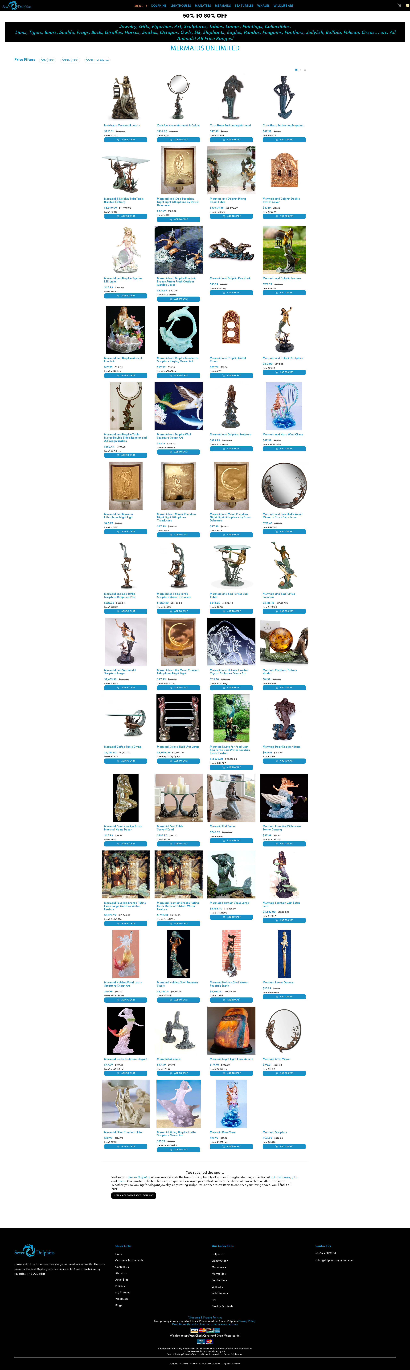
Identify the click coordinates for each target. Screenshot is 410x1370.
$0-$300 (47, 60)
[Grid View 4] (298, 69)
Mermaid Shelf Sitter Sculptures (283, 1208)
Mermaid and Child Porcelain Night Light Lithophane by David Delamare (177, 202)
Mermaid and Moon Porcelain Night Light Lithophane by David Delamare (230, 517)
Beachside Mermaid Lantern (122, 125)
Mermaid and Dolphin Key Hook (230, 278)
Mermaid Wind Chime (170, 1358)
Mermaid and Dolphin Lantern (282, 278)
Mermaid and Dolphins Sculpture (230, 434)
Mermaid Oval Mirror (276, 1059)
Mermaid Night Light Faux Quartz (231, 1059)
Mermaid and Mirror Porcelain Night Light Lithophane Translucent (176, 517)
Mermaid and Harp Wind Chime (283, 434)
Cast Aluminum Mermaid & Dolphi (178, 125)
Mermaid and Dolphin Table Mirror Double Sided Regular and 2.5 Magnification (125, 437)
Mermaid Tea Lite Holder (173, 1282)
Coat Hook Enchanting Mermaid (230, 125)
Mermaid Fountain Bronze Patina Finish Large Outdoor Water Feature (125, 906)
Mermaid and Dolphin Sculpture (283, 358)
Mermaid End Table (222, 826)
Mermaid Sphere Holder (119, 1282)
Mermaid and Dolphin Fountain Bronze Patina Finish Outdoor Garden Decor (176, 281)
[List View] (305, 69)
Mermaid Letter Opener (278, 982)
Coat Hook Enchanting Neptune (283, 125)
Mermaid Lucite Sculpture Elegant (125, 1059)
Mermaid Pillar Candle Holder (123, 1132)
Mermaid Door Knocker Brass (281, 747)
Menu (139, 6)
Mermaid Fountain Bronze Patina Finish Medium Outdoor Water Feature (178, 906)
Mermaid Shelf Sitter (223, 1208)
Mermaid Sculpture (275, 1132)
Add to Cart (128, 140)
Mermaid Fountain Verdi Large (229, 903)
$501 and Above (97, 60)
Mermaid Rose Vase (223, 1132)
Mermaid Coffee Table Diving (122, 747)
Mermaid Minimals (168, 1059)
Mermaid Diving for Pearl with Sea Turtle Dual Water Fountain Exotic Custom (230, 750)
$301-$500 (70, 60)
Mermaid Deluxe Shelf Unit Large (178, 747)
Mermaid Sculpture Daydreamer (177, 1208)
